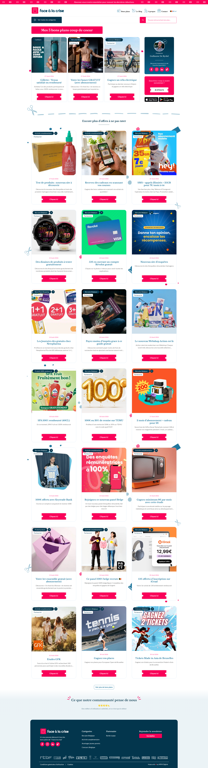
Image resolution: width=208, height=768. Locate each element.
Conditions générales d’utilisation (52, 764)
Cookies (70, 764)
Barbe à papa (110, 736)
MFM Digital (163, 764)
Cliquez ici (49, 97)
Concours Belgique (88, 747)
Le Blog (139, 11)
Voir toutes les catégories (47, 20)
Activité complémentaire (90, 739)
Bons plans (125, 11)
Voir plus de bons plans (104, 687)
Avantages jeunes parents (91, 743)
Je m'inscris (159, 90)
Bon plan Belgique (88, 736)
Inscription (151, 736)
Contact (164, 11)
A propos (151, 11)
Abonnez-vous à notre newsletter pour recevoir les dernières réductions (104, 2)
